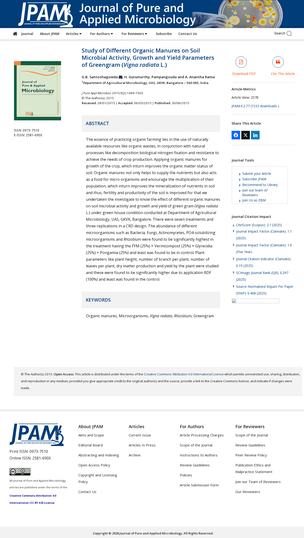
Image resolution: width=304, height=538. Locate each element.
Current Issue (140, 435)
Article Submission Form (199, 485)
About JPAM (49, 33)
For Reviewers (133, 33)
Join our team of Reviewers (254, 192)
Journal (26, 33)
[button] (290, 33)
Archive (135, 455)
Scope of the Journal (196, 445)
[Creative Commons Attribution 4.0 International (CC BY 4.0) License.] (20, 474)
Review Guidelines (195, 465)
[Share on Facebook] (236, 135)
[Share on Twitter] (245, 135)
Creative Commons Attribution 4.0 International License (184, 374)
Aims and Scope (91, 435)
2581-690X (41, 458)
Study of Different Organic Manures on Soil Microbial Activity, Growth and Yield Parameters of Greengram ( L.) (148, 57)
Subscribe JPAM (254, 179)
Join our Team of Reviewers (258, 481)
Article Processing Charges (202, 435)
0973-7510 (38, 451)
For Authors (100, 33)
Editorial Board (90, 445)
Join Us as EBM (254, 200)
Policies (186, 475)
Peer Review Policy (251, 455)
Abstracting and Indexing (98, 455)
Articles (72, 33)
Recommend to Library (260, 184)
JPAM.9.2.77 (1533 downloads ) (255, 106)
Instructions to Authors (199, 455)
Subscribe (164, 33)
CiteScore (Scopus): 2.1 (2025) (259, 225)
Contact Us (187, 33)
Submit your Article (256, 173)
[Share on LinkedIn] (255, 135)
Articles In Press (142, 445)
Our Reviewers (247, 491)
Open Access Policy (94, 465)
